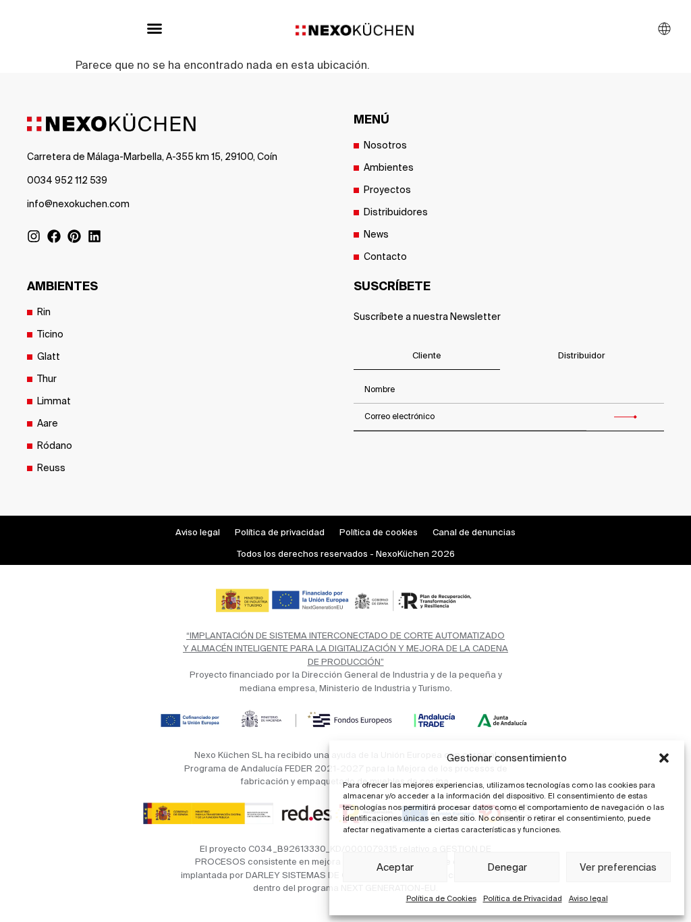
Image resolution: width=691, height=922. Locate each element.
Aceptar (395, 867)
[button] (664, 758)
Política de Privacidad (522, 898)
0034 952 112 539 (67, 180)
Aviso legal (588, 898)
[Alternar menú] (154, 28)
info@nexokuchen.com (78, 203)
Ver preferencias (618, 867)
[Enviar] (625, 417)
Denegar (507, 867)
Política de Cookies (441, 898)
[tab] (427, 356)
